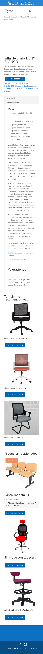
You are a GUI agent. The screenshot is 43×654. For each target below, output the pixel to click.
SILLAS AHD (16, 89)
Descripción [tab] (11, 98)
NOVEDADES (9, 86)
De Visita (24, 17)
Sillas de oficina (14, 17)
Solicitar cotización (14, 78)
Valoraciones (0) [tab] (13, 102)
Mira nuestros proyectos (17, 260)
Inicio (6, 17)
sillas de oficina (27, 89)
